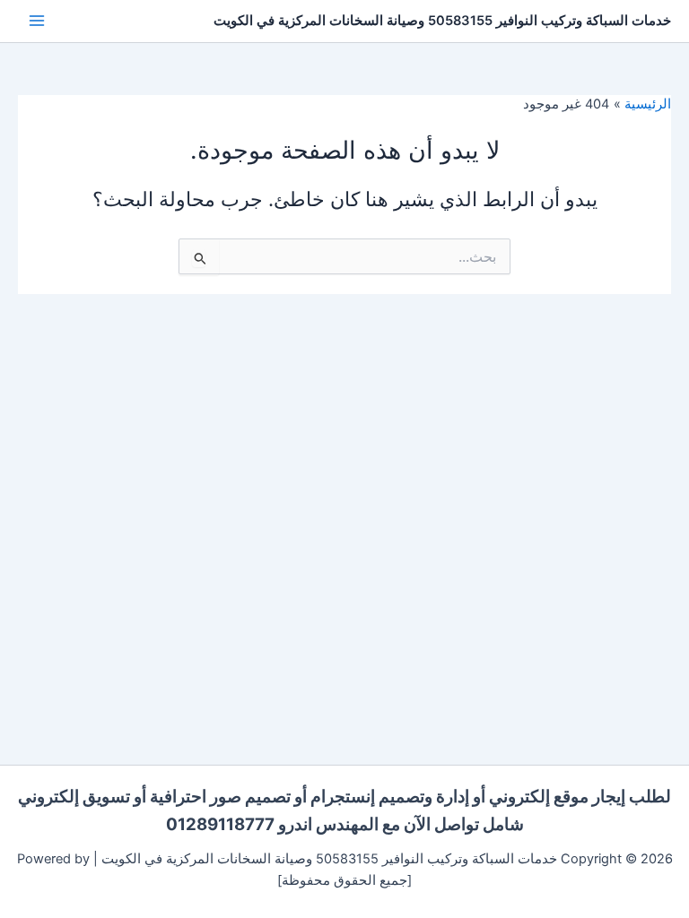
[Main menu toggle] (37, 20)
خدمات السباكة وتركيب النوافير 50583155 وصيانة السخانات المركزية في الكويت (442, 21)
